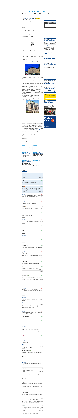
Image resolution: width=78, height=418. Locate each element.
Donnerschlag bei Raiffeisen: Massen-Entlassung (50, 81)
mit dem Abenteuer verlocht (37, 129)
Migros (34, 45)
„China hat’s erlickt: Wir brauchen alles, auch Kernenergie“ (49, 102)
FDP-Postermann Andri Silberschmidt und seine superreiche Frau (49, 40)
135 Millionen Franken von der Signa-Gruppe (31, 61)
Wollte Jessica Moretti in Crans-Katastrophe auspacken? (49, 86)
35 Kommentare (49, 101)
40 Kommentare (50, 57)
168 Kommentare (50, 45)
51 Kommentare (50, 63)
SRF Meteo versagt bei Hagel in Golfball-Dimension (49, 46)
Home (22, 0)
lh (47, 39)
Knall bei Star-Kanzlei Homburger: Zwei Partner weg (50, 64)
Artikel (25, 0)
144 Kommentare (50, 90)
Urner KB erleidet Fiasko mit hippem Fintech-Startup (49, 59)
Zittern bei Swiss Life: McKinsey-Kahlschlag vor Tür (50, 91)
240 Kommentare (51, 82)
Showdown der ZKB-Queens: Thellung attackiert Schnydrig (50, 53)
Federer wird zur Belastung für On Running (49, 83)
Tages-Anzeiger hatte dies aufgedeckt (28, 58)
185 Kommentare (50, 39)
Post (51, 23)
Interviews (28, 0)
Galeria (37, 113)
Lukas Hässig (26, 18)
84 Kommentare (31, 18)
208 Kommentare (51, 80)
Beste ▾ (42, 170)
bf (47, 45)
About (31, 0)
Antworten (24, 177)
